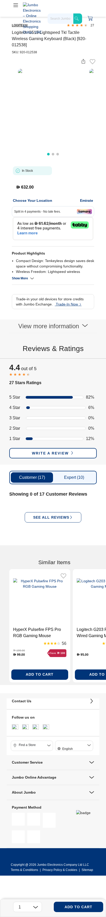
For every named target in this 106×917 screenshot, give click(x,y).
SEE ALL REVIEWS (51, 517)
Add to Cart (78, 907)
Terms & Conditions (25, 870)
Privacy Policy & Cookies (59, 870)
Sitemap (87, 870)
